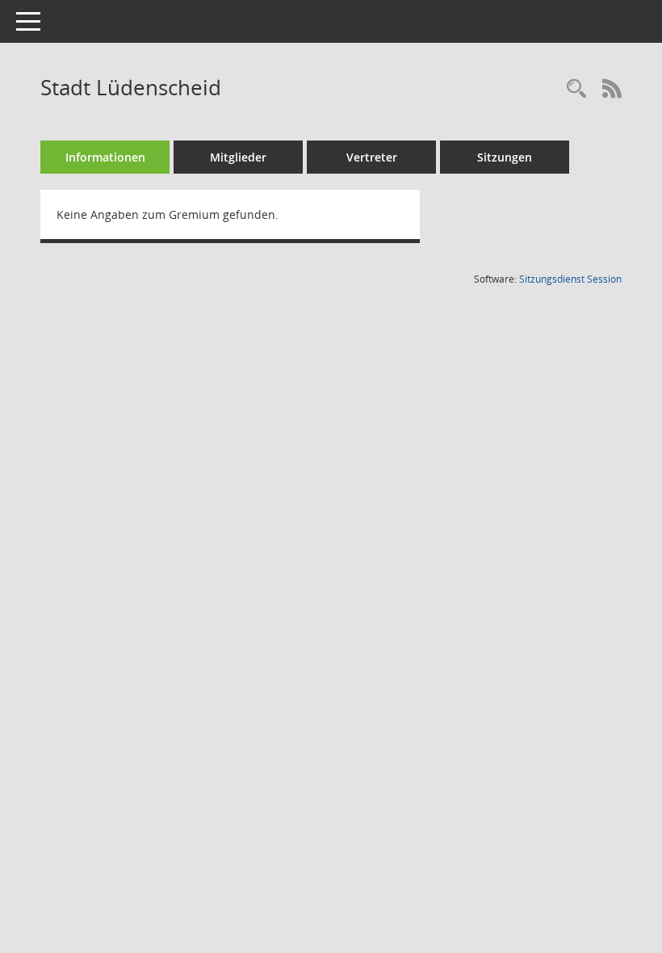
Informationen (105, 157)
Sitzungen (504, 157)
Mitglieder (238, 157)
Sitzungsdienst (570, 279)
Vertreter (371, 157)
